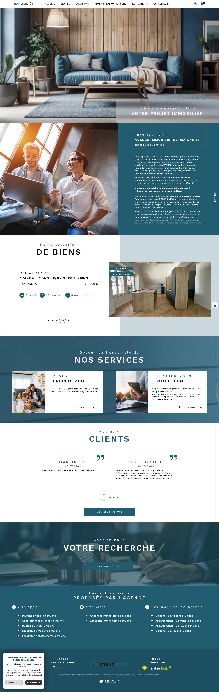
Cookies (156, 674)
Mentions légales (124, 674)
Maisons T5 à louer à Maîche (173, 630)
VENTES (65, 3)
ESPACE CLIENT (163, 3)
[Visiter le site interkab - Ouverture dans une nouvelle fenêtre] (161, 668)
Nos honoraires (104, 674)
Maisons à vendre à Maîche (39, 615)
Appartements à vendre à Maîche (43, 620)
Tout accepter (33, 682)
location (164, 211)
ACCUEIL (50, 3)
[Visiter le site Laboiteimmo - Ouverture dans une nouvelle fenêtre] (109, 684)
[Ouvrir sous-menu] (128, 4)
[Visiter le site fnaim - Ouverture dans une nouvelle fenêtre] (144, 668)
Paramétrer (14, 682)
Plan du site (114, 674)
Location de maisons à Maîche (41, 630)
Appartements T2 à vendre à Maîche (178, 620)
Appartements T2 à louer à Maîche (177, 625)
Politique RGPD (148, 674)
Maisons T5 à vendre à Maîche (174, 615)
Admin (133, 674)
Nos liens (140, 674)
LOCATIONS (82, 3)
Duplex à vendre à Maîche (38, 625)
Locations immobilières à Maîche (110, 620)
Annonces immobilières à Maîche (110, 615)
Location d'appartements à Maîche (44, 635)
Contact (215, 196)
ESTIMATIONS (140, 3)
